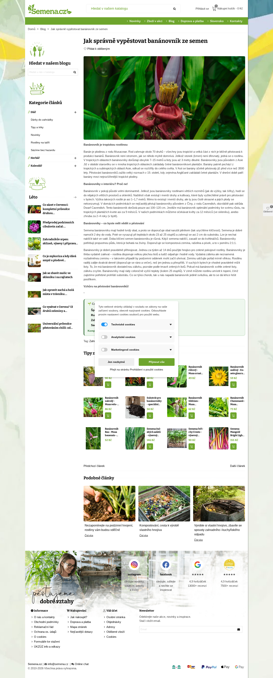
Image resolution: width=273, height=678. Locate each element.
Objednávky (113, 621)
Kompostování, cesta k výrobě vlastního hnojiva (159, 527)
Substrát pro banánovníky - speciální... (154, 401)
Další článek (237, 465)
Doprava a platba (192, 21)
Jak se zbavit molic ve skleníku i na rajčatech (58, 275)
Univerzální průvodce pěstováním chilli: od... (58, 326)
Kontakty (236, 21)
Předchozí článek (94, 465)
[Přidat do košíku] (108, 384)
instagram (134, 574)
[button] (69, 197)
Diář (33, 112)
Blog (171, 21)
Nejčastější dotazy (81, 631)
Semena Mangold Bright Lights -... (237, 432)
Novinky (135, 21)
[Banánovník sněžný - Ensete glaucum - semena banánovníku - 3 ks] (218, 376)
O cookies (40, 636)
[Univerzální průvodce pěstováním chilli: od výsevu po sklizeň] (34, 328)
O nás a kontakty (44, 617)
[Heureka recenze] (229, 564)
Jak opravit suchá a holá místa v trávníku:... (58, 292)
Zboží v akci (154, 21)
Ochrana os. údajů (45, 631)
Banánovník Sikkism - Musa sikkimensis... (195, 401)
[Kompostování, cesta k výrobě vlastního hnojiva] (164, 503)
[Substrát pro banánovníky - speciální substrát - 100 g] (135, 407)
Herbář (35, 158)
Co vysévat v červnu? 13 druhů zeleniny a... (58, 309)
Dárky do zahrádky (42, 119)
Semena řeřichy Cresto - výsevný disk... (195, 432)
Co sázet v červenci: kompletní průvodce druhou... (56, 209)
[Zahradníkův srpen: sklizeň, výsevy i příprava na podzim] (34, 243)
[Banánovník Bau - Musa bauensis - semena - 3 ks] (93, 437)
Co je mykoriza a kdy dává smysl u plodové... (59, 258)
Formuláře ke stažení (47, 641)
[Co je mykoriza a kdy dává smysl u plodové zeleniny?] (34, 260)
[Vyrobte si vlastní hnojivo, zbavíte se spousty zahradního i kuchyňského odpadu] (219, 503)
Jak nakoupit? (78, 617)
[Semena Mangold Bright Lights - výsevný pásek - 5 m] (218, 437)
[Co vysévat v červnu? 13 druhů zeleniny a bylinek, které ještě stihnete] (34, 311)
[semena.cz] (50, 8)
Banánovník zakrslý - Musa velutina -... (111, 401)
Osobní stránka (115, 617)
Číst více (89, 535)
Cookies (111, 636)
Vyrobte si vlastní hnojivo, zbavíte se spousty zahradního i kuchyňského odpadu (218, 530)
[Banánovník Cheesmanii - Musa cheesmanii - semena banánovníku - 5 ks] (218, 407)
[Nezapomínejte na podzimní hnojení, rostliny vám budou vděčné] (109, 503)
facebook (166, 574)
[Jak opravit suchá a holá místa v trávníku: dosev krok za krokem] (34, 294)
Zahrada (94, 341)
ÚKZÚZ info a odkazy (47, 646)
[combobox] (127, 8)
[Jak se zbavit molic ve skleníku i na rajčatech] (34, 277)
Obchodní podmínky (46, 621)
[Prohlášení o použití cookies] (104, 636)
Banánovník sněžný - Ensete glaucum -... (237, 370)
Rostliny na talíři (40, 142)
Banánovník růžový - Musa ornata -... (195, 370)
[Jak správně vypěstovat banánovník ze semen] (164, 97)
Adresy (110, 626)
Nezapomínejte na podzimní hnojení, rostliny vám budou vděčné (109, 527)
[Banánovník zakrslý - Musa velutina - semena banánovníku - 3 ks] (93, 407)
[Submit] (174, 8)
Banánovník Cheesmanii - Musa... (237, 401)
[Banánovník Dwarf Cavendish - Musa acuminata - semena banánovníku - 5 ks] (93, 376)
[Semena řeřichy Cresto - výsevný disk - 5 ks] (177, 437)
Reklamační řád (43, 626)
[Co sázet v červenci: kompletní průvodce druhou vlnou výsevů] (34, 209)
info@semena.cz (58, 664)
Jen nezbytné (116, 361)
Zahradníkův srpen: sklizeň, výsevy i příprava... (60, 241)
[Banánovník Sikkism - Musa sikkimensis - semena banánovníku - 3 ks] (177, 407)
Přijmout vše (157, 361)
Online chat (82, 664)
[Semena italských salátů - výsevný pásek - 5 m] (135, 437)
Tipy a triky (37, 127)
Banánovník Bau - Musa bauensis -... (111, 432)
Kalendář (36, 165)
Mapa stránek (78, 626)
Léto (33, 197)
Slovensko (217, 21)
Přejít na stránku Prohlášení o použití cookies (136, 369)
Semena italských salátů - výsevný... (154, 432)
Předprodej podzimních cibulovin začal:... (58, 224)
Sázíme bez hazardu (43, 150)
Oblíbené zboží (115, 631)
